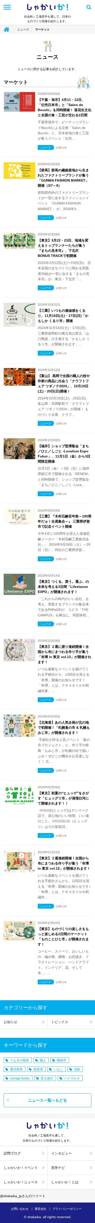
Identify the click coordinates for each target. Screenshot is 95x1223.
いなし (58, 1069)
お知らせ (10, 1022)
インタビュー (61, 1153)
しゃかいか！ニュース (21, 1182)
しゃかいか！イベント (21, 1168)
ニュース (23, 29)
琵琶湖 (38, 1069)
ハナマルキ (72, 1078)
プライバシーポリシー (67, 1209)
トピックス (59, 1022)
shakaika (34, 1217)
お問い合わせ (19, 1209)
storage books (20, 1078)
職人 (43, 1060)
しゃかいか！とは (64, 1182)
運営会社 (40, 1209)
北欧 (77, 1069)
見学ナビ (58, 1168)
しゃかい (47, 7)
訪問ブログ (12, 1153)
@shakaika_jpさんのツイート (23, 1196)
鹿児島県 (16, 1069)
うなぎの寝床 (19, 1060)
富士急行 (47, 1078)
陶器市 (61, 1060)
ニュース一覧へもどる (47, 1100)
